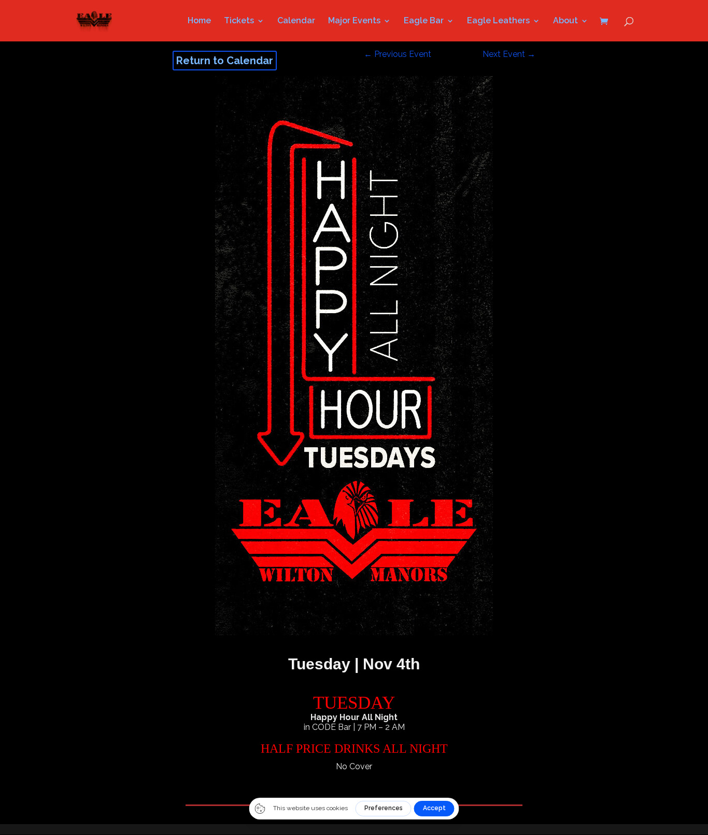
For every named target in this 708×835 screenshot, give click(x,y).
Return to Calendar (224, 60)
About (565, 21)
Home (199, 21)
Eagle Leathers (498, 21)
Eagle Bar (424, 21)
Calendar (296, 21)
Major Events (354, 21)
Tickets (239, 21)
